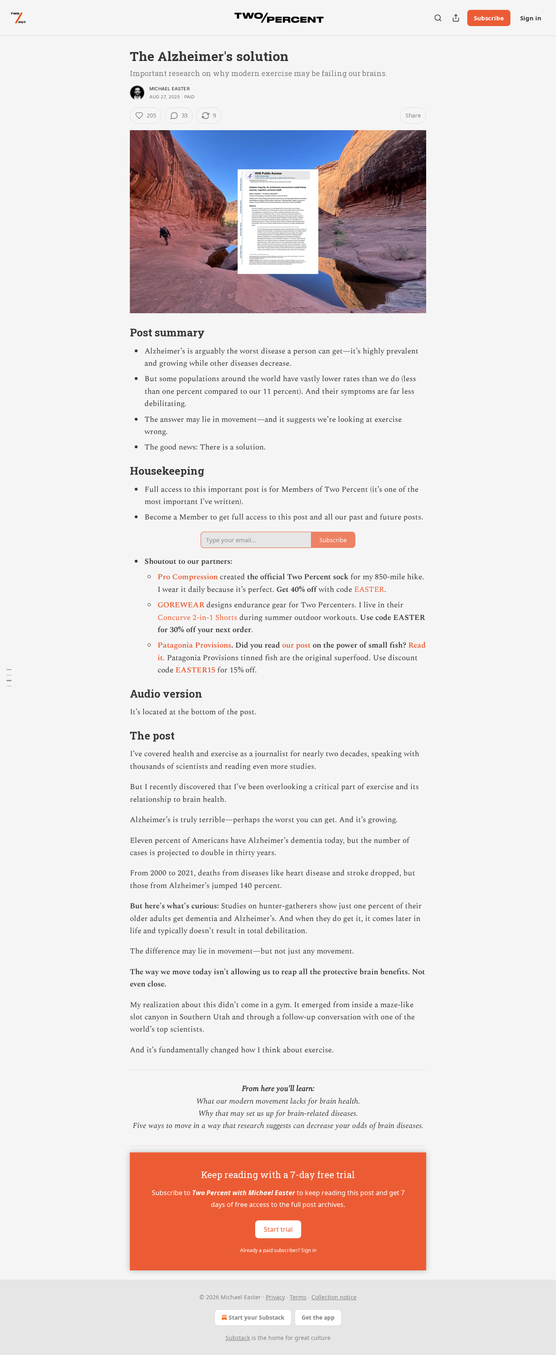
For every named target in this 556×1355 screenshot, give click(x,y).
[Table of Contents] (9, 677)
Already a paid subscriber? (278, 1250)
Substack (237, 1338)
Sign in (530, 18)
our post (296, 645)
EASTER (369, 590)
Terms (298, 1297)
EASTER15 (195, 670)
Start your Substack (257, 1317)
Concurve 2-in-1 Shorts (197, 618)
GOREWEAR (181, 605)
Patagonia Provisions (194, 645)
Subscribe (489, 18)
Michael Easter (169, 89)
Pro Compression (188, 577)
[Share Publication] (456, 18)
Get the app (318, 1317)
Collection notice (334, 1297)
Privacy (275, 1297)
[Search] (438, 18)
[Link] (118, 332)
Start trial (278, 1228)
